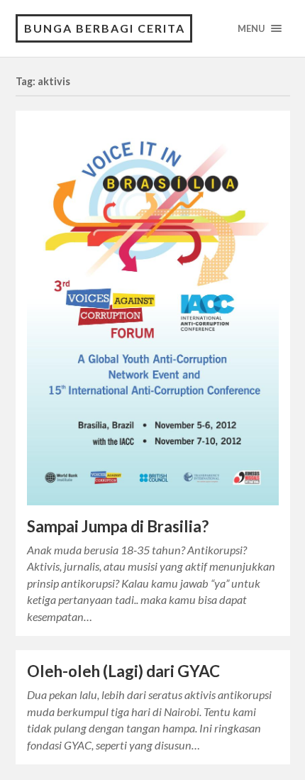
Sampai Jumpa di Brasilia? (118, 526)
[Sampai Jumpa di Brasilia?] (153, 313)
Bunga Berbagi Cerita (104, 28)
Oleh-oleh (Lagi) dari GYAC (123, 671)
